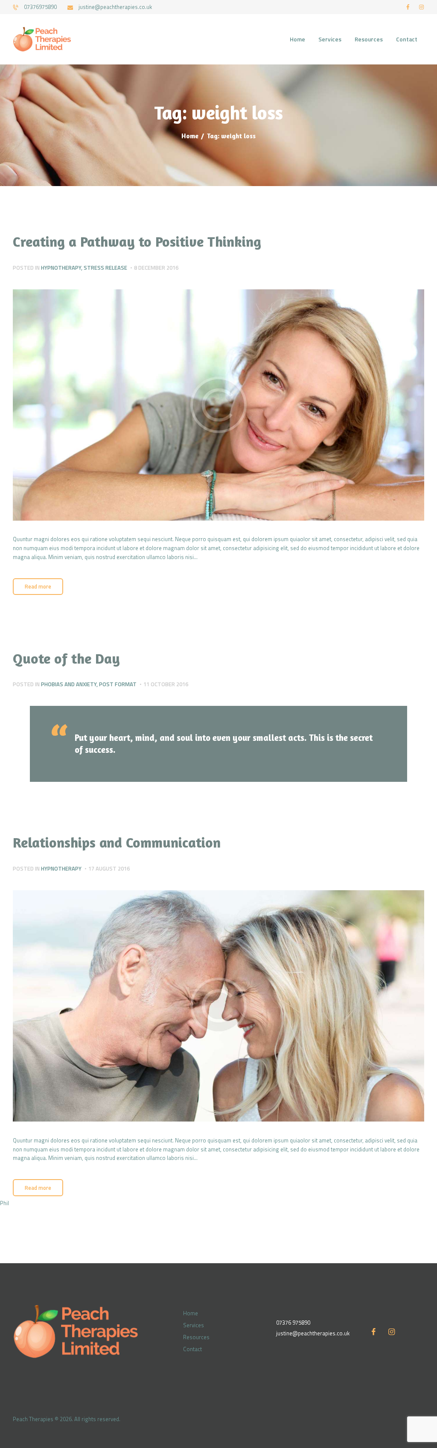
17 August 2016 (109, 868)
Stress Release (105, 267)
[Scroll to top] (422, 1401)
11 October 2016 (165, 684)
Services (193, 1325)
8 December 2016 (156, 267)
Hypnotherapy (61, 267)
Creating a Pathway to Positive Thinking (137, 241)
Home (189, 136)
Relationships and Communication (117, 842)
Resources (196, 1337)
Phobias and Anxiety (68, 684)
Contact (192, 1349)
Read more (38, 586)
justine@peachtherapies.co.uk (313, 1333)
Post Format (118, 684)
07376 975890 (293, 1322)
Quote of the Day (66, 658)
